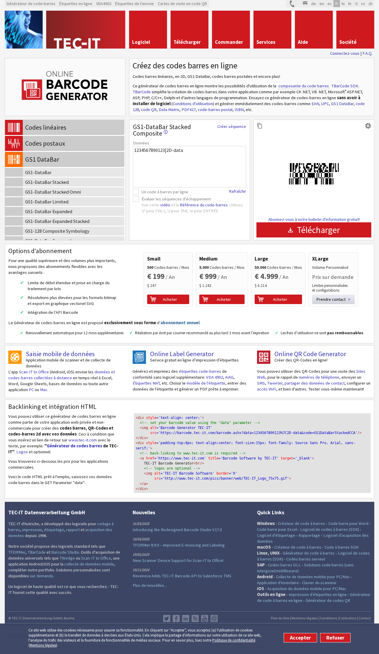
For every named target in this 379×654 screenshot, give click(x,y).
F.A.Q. (367, 53)
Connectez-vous (344, 53)
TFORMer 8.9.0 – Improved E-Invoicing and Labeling (179, 545)
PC (31, 389)
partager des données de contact (315, 383)
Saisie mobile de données (60, 354)
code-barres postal (215, 109)
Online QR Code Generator (310, 354)
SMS (261, 383)
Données (141, 143)
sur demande (41, 576)
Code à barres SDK (342, 547)
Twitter (166, 618)
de (313, 3)
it (356, 3)
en (321, 3)
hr (350, 3)
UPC (325, 103)
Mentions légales (43, 645)
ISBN (239, 109)
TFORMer (16, 552)
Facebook (176, 618)
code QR (149, 109)
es (329, 3)
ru (363, 3)
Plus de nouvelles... (150, 585)
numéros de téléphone (319, 377)
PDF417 (189, 109)
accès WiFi (266, 389)
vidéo (165, 205)
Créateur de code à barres (301, 523)
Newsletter (214, 618)
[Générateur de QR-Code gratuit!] (263, 357)
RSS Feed (195, 618)
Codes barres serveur (305, 559)
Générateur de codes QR (328, 600)
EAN (315, 103)
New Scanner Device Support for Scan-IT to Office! (178, 560)
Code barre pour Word (348, 523)
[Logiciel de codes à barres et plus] (24, 30)
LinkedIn (185, 618)
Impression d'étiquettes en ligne (318, 594)
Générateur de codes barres (74, 446)
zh (370, 3)
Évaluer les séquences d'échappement (176, 199)
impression (32, 529)
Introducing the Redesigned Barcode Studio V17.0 (177, 529)
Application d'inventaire (278, 582)
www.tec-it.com (82, 440)
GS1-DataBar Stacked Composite (162, 130)
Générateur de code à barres (309, 553)
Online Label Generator (182, 354)
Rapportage (309, 535)
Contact (365, 618)
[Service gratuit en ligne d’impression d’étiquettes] (139, 357)
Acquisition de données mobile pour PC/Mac (306, 588)
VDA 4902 (214, 377)
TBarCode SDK (344, 86)
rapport (73, 529)
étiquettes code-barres (200, 371)
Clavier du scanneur (319, 582)
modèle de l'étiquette (206, 383)
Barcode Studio (65, 552)
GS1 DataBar (342, 103)
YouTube (204, 618)
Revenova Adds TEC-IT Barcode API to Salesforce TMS (182, 576)
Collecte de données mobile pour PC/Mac (313, 576)
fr (336, 3)
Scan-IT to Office (34, 372)
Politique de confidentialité (233, 640)
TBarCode (142, 91)
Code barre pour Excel (277, 529)
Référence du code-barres (204, 205)
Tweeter (274, 383)
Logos (22, 451)
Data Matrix (169, 109)
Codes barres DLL (284, 565)
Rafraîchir (237, 191)
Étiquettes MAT (146, 383)
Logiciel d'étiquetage (276, 535)
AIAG (229, 377)
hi (343, 3)
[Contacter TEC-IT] (292, 3)
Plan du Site (280, 618)
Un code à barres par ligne (165, 192)
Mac (43, 389)
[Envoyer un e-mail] (304, 3)
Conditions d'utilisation (193, 103)
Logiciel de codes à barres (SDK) (329, 529)
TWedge (67, 558)
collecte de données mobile (89, 564)
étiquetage (54, 529)
